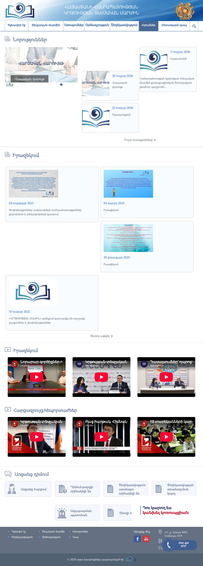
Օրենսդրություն (51, 537)
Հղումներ (148, 25)
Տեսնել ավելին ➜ (101, 336)
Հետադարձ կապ (174, 25)
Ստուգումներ (80, 531)
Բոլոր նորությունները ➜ (140, 140)
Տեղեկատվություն (22, 537)
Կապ (76, 537)
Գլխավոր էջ (16, 25)
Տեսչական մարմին (46, 25)
